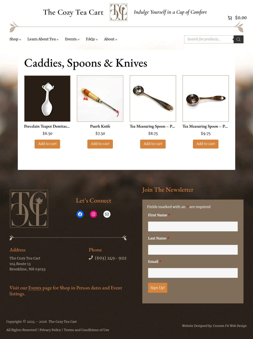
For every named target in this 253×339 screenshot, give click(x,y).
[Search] (239, 39)
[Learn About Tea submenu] (58, 39)
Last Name (159, 238)
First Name (159, 215)
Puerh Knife (100, 126)
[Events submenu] (78, 39)
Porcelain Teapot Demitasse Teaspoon (47, 126)
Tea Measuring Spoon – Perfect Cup (153, 126)
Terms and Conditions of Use (86, 330)
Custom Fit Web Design (230, 326)
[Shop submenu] (20, 39)
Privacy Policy (50, 330)
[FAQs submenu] (97, 39)
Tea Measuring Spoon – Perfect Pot (205, 126)
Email (154, 262)
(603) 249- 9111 (110, 258)
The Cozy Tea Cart (73, 12)
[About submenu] (116, 39)
